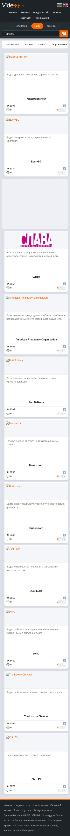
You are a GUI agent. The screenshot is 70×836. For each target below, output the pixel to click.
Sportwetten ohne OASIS (17, 815)
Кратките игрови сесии (16, 825)
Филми (29, 44)
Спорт (41, 44)
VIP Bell (36, 815)
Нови (37, 26)
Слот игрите (55, 820)
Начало (13, 12)
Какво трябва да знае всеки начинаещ (25, 820)
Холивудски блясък (52, 815)
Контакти (26, 18)
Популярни (21, 26)
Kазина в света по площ (44, 825)
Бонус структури (22, 810)
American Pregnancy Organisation (36, 339)
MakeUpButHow (36, 98)
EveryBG (36, 161)
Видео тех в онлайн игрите (19, 830)
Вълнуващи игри (42, 810)
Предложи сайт (41, 12)
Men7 (36, 653)
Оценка (51, 26)
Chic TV (36, 779)
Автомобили (12, 44)
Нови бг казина (40, 805)
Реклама (25, 12)
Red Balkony (36, 402)
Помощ (57, 12)
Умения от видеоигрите (17, 805)
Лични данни (42, 18)
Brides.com (36, 528)
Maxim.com (36, 465)
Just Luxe (36, 590)
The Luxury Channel (36, 716)
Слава (36, 276)
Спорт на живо (59, 44)
